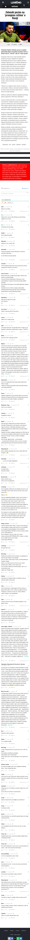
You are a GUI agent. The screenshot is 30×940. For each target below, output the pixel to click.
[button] (3, 2)
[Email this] (9, 938)
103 (21, 44)
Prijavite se (26, 188)
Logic (8, 44)
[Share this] (12, 938)
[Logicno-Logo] (16, 2)
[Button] (5, 6)
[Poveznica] (28, 2)
